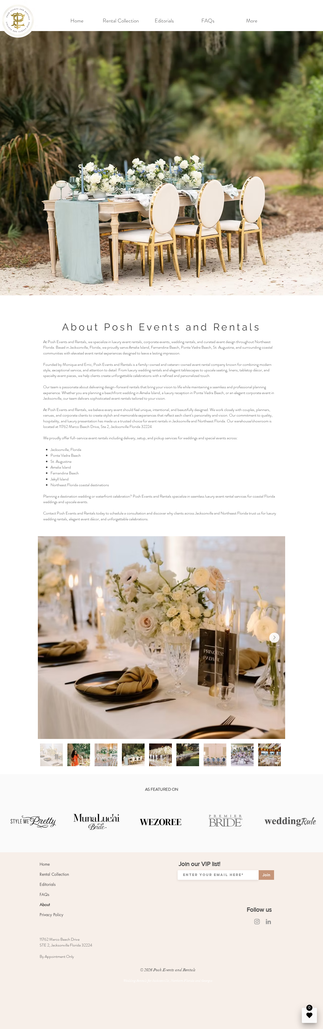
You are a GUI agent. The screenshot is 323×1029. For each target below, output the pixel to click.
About (45, 904)
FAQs (44, 894)
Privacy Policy (51, 914)
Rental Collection (54, 874)
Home (45, 864)
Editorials (48, 884)
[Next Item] (274, 638)
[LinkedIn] (268, 921)
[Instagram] (257, 921)
